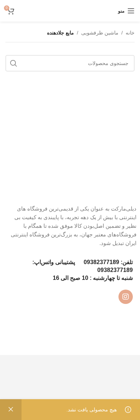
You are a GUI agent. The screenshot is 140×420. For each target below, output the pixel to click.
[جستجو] (13, 63)
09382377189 (101, 262)
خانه (130, 33)
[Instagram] (125, 297)
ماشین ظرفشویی (99, 33)
